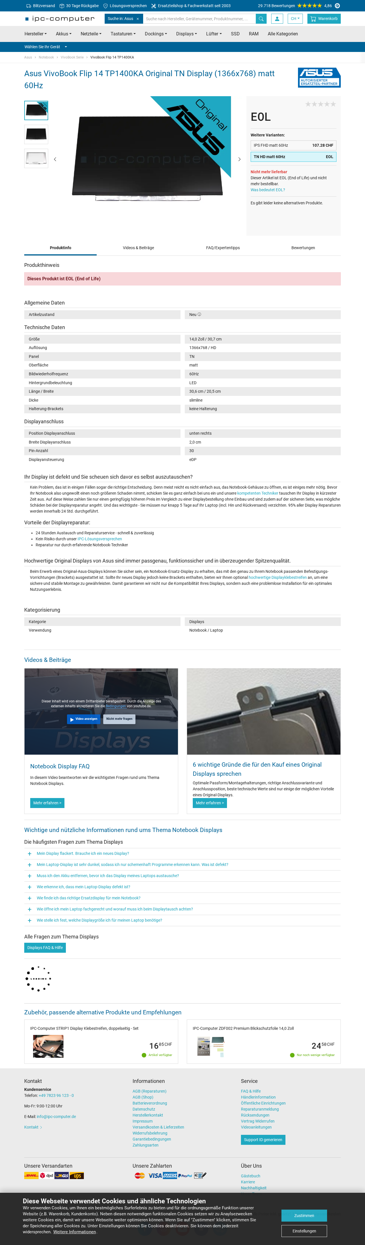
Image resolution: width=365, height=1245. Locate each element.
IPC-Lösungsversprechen (100, 539)
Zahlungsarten (146, 1145)
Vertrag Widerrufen (258, 1121)
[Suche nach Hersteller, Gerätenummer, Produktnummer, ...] (261, 19)
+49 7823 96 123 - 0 (56, 1095)
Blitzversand (43, 5)
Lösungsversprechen (128, 5)
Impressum (143, 1121)
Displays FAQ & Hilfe (45, 947)
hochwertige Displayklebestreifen (278, 577)
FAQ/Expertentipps (223, 247)
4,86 (295, 5)
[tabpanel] (147, 159)
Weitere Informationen (74, 1231)
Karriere (248, 1182)
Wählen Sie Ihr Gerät (42, 47)
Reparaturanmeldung (260, 1109)
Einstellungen (304, 1231)
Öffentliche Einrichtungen (263, 1103)
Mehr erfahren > (47, 803)
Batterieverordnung (150, 1103)
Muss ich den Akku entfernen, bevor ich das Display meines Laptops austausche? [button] (108, 875)
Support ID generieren (263, 1139)
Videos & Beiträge (138, 247)
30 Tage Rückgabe (82, 5)
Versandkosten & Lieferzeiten (158, 1127)
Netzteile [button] (89, 34)
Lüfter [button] (212, 34)
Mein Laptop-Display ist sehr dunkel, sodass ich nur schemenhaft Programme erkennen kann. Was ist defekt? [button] (132, 864)
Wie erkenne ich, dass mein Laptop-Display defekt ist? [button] (83, 887)
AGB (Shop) (143, 1097)
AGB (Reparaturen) (150, 1091)
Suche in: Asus (120, 18)
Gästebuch (250, 1176)
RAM (254, 34)
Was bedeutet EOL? (268, 190)
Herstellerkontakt (148, 1115)
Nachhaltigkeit (254, 1188)
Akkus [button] (62, 34)
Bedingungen (116, 706)
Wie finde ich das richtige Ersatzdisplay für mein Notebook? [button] (89, 898)
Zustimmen (304, 1215)
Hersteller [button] (34, 34)
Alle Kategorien (283, 34)
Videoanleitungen (256, 1127)
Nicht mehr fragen (119, 719)
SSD (235, 34)
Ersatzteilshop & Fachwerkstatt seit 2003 (194, 5)
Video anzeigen (86, 719)
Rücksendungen (255, 1115)
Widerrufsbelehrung (150, 1133)
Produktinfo (60, 247)
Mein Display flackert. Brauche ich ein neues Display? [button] (83, 853)
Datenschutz (144, 1109)
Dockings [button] (154, 34)
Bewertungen (303, 247)
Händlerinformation (258, 1097)
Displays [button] (185, 34)
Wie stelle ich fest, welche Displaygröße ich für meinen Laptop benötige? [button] (99, 920)
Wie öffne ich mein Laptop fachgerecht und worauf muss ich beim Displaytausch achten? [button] (115, 909)
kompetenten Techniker (257, 493)
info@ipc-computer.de (56, 1116)
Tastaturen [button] (121, 34)
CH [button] (293, 18)
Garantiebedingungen (152, 1139)
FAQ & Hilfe (251, 1091)
